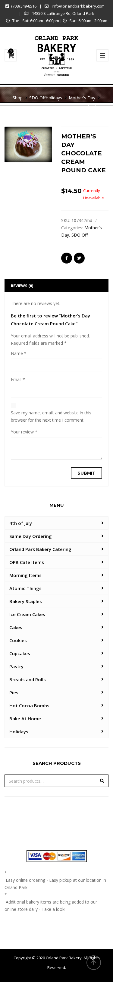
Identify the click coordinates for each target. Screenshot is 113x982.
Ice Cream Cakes (27, 614)
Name (19, 353)
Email (18, 379)
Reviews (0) (22, 285)
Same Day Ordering (30, 536)
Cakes (15, 627)
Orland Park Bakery (64, 957)
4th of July (20, 523)
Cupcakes (19, 653)
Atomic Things (25, 588)
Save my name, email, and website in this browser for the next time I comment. (51, 416)
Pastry (16, 666)
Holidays (18, 731)
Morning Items (25, 575)
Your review (24, 432)
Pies (13, 692)
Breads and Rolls (27, 679)
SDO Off (79, 235)
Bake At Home (25, 718)
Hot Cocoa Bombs (29, 705)
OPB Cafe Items (26, 562)
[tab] (56, 285)
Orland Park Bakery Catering (40, 549)
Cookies (18, 640)
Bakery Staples (25, 601)
